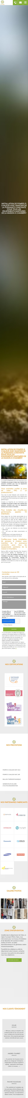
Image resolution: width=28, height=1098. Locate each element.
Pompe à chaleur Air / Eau (11, 770)
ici (15, 648)
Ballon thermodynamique (12, 779)
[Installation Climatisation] (20, 914)
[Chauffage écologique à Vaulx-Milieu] (7, 903)
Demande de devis (13, 960)
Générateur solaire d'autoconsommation (10, 785)
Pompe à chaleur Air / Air (11, 774)
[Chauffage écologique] (20, 903)
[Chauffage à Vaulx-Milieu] (7, 914)
